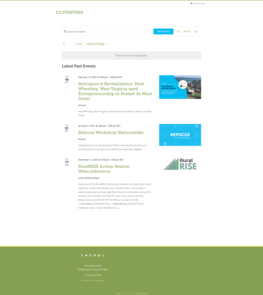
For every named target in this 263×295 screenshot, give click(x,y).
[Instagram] (90, 255)
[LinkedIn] (99, 255)
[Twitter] (86, 255)
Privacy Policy (98, 280)
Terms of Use (86, 280)
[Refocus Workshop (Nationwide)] (180, 135)
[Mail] (103, 255)
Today (78, 43)
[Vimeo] (95, 255)
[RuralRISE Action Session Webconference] (180, 164)
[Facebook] (82, 255)
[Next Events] (69, 44)
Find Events (163, 31)
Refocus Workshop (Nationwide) (111, 132)
